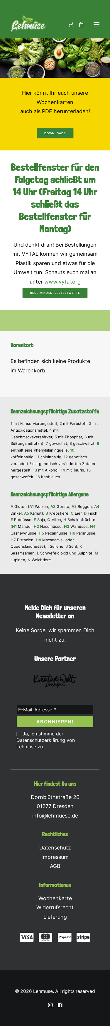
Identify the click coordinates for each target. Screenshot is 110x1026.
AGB (55, 866)
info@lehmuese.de (55, 816)
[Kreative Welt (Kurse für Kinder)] (55, 681)
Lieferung (55, 917)
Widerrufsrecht (55, 907)
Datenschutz (55, 847)
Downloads (55, 133)
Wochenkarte (55, 898)
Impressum (55, 857)
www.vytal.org (62, 282)
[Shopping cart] (78, 24)
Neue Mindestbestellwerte (55, 293)
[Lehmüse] (28, 24)
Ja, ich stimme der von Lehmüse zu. (45, 740)
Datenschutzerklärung (40, 740)
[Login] (68, 24)
